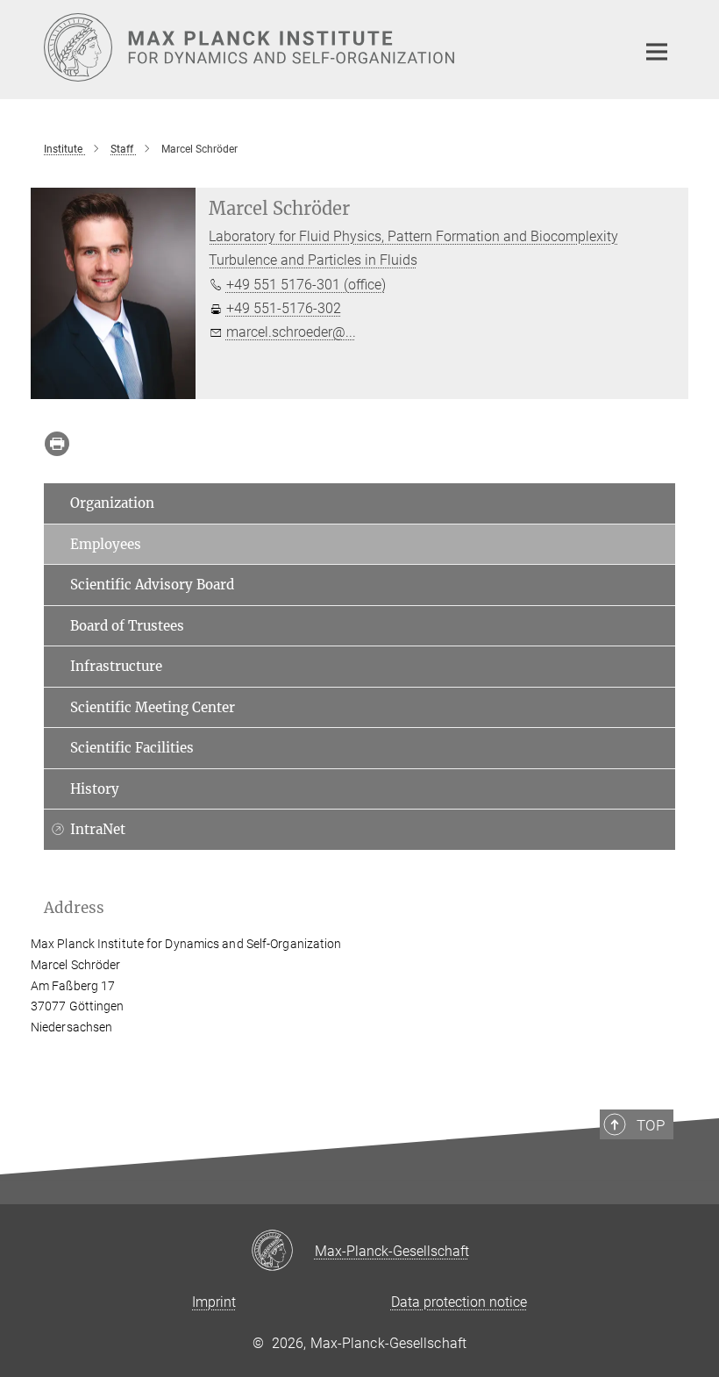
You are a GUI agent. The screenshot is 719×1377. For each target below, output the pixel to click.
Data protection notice (459, 1302)
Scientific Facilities (132, 747)
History (94, 789)
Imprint (214, 1302)
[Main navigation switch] (656, 51)
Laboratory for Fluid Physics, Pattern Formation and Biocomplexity (413, 236)
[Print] (57, 444)
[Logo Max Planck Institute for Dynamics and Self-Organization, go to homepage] (329, 47)
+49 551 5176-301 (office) (306, 284)
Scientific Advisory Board (152, 584)
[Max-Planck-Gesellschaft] (283, 1252)
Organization (112, 503)
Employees (105, 544)
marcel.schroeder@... (291, 332)
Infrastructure (116, 666)
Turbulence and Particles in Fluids (313, 260)
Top (651, 1125)
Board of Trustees (127, 625)
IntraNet (97, 829)
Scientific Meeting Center (152, 707)
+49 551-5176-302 (283, 308)
